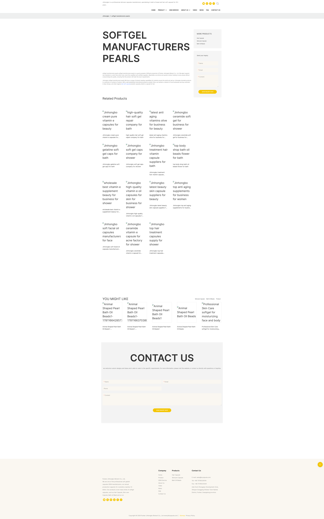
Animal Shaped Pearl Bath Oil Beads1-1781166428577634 (112, 328)
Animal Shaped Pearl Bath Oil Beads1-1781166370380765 (136, 328)
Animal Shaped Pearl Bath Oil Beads (186, 328)
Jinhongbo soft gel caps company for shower (134, 165)
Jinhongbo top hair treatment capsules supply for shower (156, 252)
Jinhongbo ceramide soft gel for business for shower (182, 136)
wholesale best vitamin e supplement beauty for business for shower (111, 211)
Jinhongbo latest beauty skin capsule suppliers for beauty (158, 207)
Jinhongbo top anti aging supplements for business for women (182, 207)
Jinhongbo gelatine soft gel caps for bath (111, 165)
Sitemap (182, 515)
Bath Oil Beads (210, 299)
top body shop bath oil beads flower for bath (181, 165)
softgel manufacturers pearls (120, 16)
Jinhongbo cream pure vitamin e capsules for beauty (111, 136)
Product (218, 299)
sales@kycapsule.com (204, 477)
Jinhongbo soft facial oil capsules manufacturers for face (111, 248)
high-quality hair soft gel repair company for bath (134, 136)
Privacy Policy (190, 515)
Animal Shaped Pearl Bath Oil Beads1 (161, 328)
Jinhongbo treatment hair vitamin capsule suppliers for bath (157, 173)
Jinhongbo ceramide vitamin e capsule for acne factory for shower (134, 252)
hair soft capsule (125, 84)
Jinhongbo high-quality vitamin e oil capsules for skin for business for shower (135, 215)
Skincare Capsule (200, 299)
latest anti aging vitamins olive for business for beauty (158, 136)
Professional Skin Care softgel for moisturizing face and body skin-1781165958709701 (210, 328)
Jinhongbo (106, 16)
